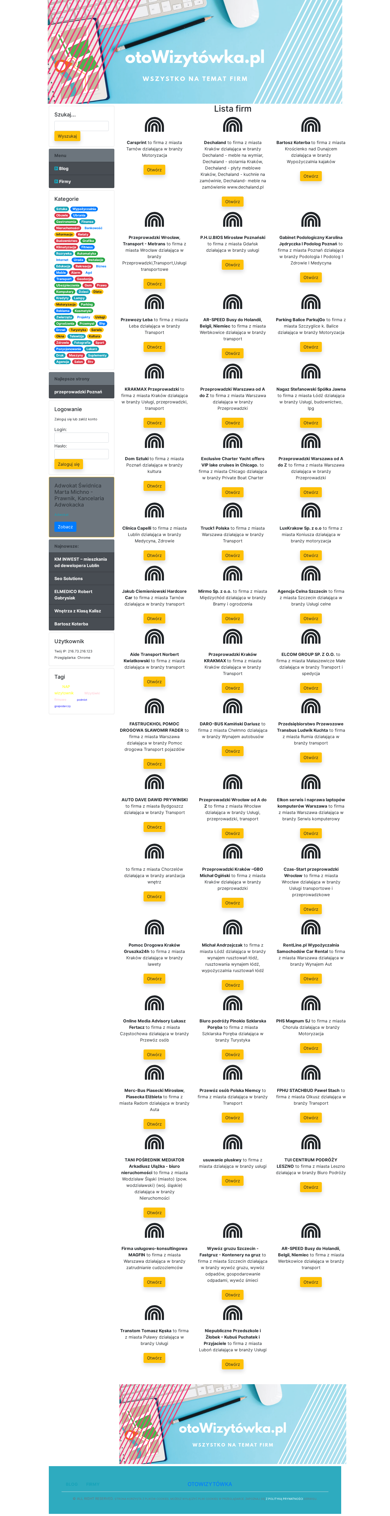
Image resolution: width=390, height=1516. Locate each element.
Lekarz (91, 349)
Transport (64, 279)
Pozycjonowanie (68, 349)
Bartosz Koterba (71, 623)
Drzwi (60, 330)
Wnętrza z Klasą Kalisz (77, 610)
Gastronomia (66, 222)
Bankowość (93, 228)
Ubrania (79, 215)
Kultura (94, 336)
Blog (63, 168)
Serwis (96, 330)
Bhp (102, 323)
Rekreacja (83, 266)
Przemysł (87, 323)
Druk (60, 355)
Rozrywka (64, 253)
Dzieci (83, 292)
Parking (87, 304)
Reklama (63, 311)
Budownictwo (66, 241)
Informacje (64, 234)
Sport (100, 343)
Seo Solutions (68, 578)
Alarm (75, 273)
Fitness (87, 247)
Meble (61, 273)
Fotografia (82, 343)
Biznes (101, 266)
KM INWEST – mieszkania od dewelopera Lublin (80, 562)
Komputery (64, 292)
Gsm (88, 285)
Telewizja (77, 336)
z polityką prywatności (284, 1498)
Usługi (100, 317)
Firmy (64, 181)
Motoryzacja (66, 304)
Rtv (90, 362)
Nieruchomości (67, 228)
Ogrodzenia (65, 323)
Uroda (78, 260)
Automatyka (86, 253)
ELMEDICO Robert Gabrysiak (73, 594)
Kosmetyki (83, 311)
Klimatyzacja (66, 247)
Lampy (79, 298)
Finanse (87, 222)
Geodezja (84, 279)
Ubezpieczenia (67, 285)
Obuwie (62, 215)
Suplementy (97, 355)
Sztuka (61, 209)
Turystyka (78, 330)
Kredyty (62, 298)
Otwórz (154, 169)
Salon (78, 362)
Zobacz (65, 526)
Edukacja (63, 266)
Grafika (88, 241)
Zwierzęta (64, 317)
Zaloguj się (69, 464)
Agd (88, 273)
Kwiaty (83, 234)
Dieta (97, 292)
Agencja (62, 362)
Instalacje (95, 260)
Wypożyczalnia (84, 209)
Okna (60, 336)
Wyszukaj (67, 136)
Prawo (102, 285)
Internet (62, 260)
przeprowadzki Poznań (78, 391)
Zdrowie (62, 343)
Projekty (83, 317)
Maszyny (76, 355)
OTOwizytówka (210, 1484)
